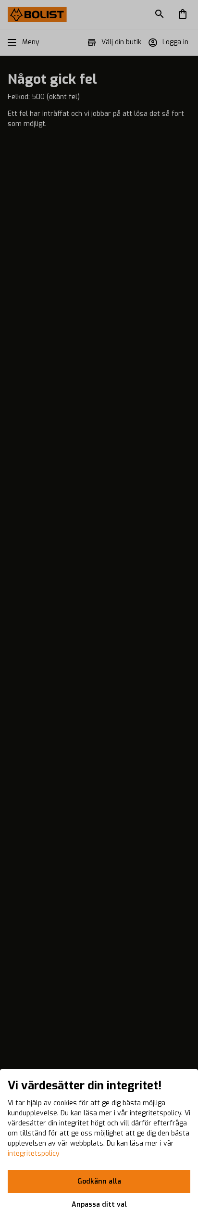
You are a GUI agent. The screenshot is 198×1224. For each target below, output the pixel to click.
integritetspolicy (34, 1153)
